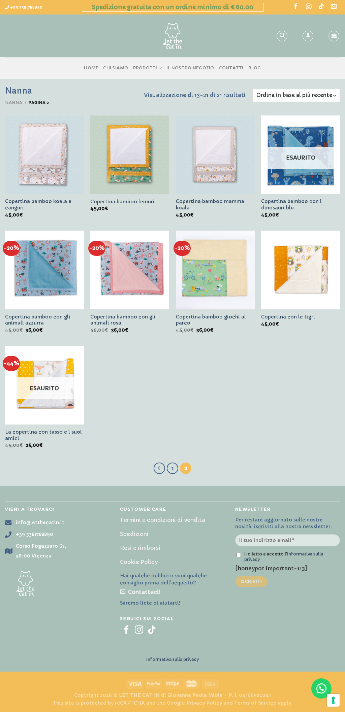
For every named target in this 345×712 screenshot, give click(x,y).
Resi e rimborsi (140, 547)
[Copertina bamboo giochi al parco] (215, 270)
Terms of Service (255, 703)
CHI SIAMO (115, 68)
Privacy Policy (204, 703)
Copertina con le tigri (288, 317)
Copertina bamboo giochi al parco (211, 320)
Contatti (231, 68)
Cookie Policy (139, 561)
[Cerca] (282, 36)
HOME (91, 68)
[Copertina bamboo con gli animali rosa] (129, 270)
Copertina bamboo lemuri (122, 202)
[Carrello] (333, 36)
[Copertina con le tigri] (300, 270)
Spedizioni (134, 534)
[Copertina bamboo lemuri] (129, 154)
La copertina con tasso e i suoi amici (43, 435)
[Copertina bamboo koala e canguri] (44, 154)
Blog (254, 68)
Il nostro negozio (190, 68)
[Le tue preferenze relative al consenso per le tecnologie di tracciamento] (333, 700)
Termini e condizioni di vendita (162, 519)
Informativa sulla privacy (172, 659)
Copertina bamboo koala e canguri (38, 204)
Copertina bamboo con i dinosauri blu (291, 204)
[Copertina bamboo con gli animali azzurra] (44, 270)
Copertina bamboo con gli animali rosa (123, 320)
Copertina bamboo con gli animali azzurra (37, 320)
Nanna (13, 102)
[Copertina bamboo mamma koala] (215, 154)
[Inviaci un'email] (334, 7)
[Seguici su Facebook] (296, 7)
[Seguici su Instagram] (309, 7)
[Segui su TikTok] (321, 7)
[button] (321, 688)
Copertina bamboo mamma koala (210, 204)
